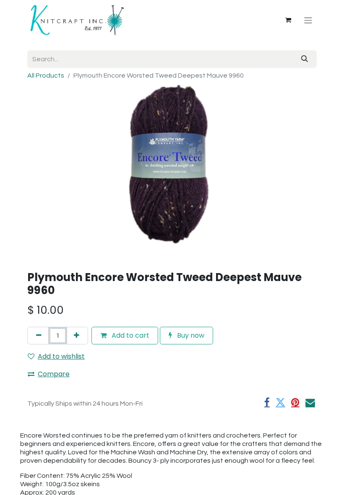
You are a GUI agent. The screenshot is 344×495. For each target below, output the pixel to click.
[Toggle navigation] (308, 20)
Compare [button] (54, 374)
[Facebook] (267, 402)
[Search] (304, 59)
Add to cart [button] (129, 335)
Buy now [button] (189, 335)
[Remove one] (38, 335)
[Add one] (76, 335)
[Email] (310, 402)
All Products (45, 75)
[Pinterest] (295, 402)
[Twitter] (280, 402)
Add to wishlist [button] (61, 356)
